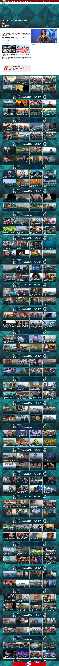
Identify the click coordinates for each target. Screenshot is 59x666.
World (31, 1)
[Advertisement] (29, 10)
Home (8, 1)
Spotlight (44, 1)
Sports (19, 1)
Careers (37, 1)
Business (25, 1)
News (13, 1)
